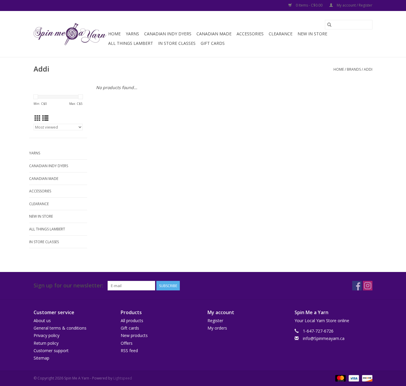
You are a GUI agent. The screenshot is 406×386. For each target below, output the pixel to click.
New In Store (312, 34)
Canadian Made (214, 34)
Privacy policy (46, 335)
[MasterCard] (340, 377)
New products (134, 335)
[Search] (329, 24)
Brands (354, 69)
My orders (217, 328)
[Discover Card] (366, 377)
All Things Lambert (130, 43)
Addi (368, 69)
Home (114, 34)
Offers (127, 343)
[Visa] (353, 377)
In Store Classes (177, 43)
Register (215, 320)
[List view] (45, 118)
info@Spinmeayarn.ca (323, 338)
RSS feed (129, 350)
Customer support (51, 350)
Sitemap (41, 358)
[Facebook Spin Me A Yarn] (357, 285)
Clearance (280, 34)
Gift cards (213, 43)
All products (132, 320)
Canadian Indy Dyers (167, 34)
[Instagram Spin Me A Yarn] (367, 285)
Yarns (132, 34)
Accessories (250, 34)
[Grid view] (37, 118)
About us (42, 320)
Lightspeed (122, 378)
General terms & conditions (60, 328)
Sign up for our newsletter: (68, 285)
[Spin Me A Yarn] (70, 34)
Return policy (46, 343)
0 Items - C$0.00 (309, 5)
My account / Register (354, 5)
